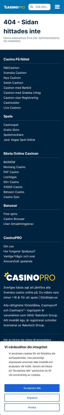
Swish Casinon (13, 82)
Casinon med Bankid (17, 87)
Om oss (9, 246)
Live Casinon (12, 107)
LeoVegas (10, 177)
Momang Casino (14, 167)
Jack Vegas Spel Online (19, 139)
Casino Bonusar (14, 219)
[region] (32, 378)
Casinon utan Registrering (21, 97)
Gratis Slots (11, 130)
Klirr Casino (11, 182)
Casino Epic (12, 197)
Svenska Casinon (15, 72)
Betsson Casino (14, 192)
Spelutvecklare (13, 134)
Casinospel (11, 125)
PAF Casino (11, 172)
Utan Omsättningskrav (19, 224)
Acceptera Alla (32, 388)
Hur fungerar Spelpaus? (19, 251)
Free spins (10, 214)
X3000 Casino (13, 187)
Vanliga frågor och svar (19, 256)
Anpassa (32, 397)
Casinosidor (12, 102)
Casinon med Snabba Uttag (22, 92)
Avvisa (32, 407)
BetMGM (9, 162)
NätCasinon (11, 67)
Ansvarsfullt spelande (18, 261)
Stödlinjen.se (48, 297)
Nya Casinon (12, 77)
